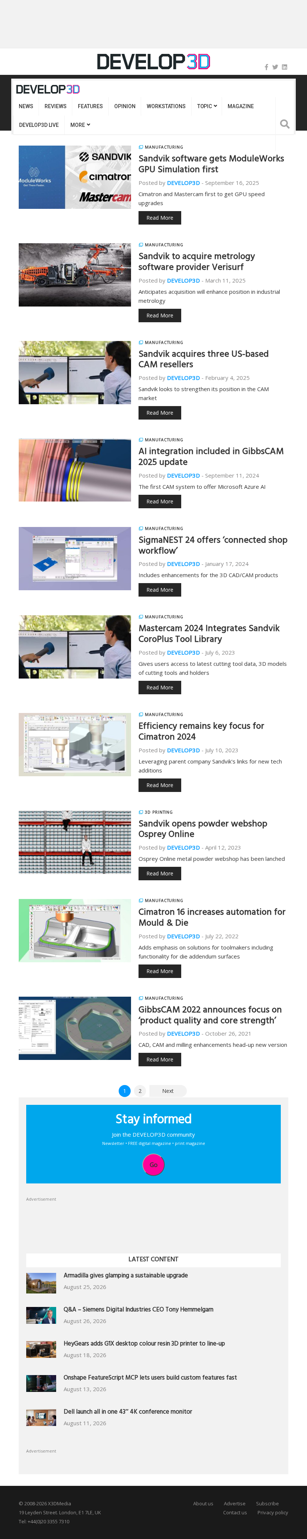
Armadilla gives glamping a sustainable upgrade (126, 1276)
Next (168, 1090)
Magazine (241, 106)
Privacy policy (273, 1512)
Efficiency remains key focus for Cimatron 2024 (201, 733)
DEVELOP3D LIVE (39, 125)
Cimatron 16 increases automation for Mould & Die (212, 919)
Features (90, 106)
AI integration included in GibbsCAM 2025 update (211, 458)
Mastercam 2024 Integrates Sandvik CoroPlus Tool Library (209, 635)
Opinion (124, 106)
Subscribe (267, 1503)
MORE (77, 125)
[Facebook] (267, 67)
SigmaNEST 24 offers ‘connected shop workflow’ (213, 547)
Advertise (235, 1503)
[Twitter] (275, 67)
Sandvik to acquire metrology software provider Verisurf (197, 263)
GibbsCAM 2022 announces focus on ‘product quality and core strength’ (210, 1016)
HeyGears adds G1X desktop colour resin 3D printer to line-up (144, 1344)
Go (154, 1165)
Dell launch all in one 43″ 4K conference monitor (128, 1412)
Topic (204, 106)
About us (203, 1503)
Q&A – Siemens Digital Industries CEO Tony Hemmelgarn (138, 1310)
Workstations (166, 106)
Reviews (55, 106)
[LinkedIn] (284, 67)
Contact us (235, 1512)
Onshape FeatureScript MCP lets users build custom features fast (150, 1378)
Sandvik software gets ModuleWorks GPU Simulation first (211, 165)
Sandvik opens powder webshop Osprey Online (203, 830)
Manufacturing (164, 147)
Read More (159, 217)
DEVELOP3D (183, 182)
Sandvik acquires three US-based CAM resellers (204, 361)
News (26, 106)
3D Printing (159, 812)
